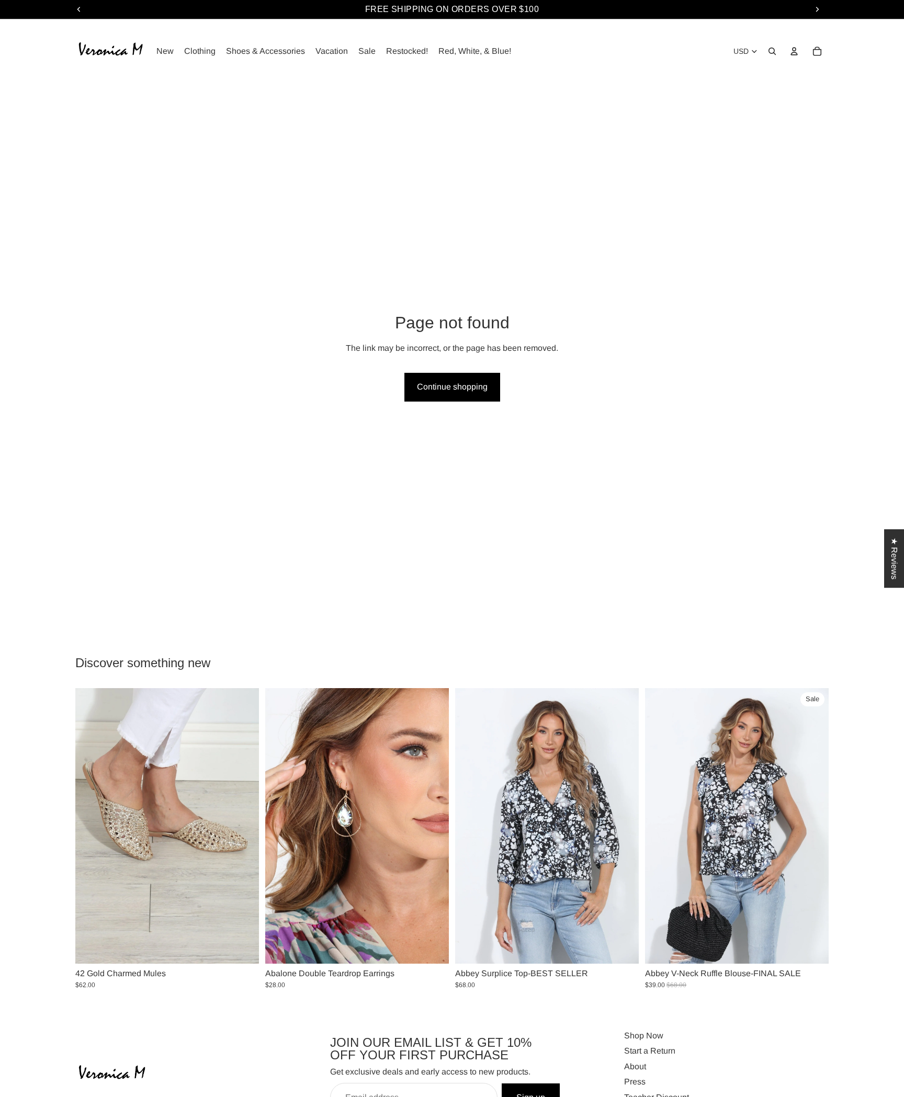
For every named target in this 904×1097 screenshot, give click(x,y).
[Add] (432, 947)
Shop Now (643, 1035)
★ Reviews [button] (894, 558)
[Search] (772, 51)
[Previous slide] (91, 826)
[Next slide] (243, 826)
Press (635, 1081)
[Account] (794, 51)
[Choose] (242, 947)
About (635, 1065)
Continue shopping (452, 386)
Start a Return (649, 1050)
